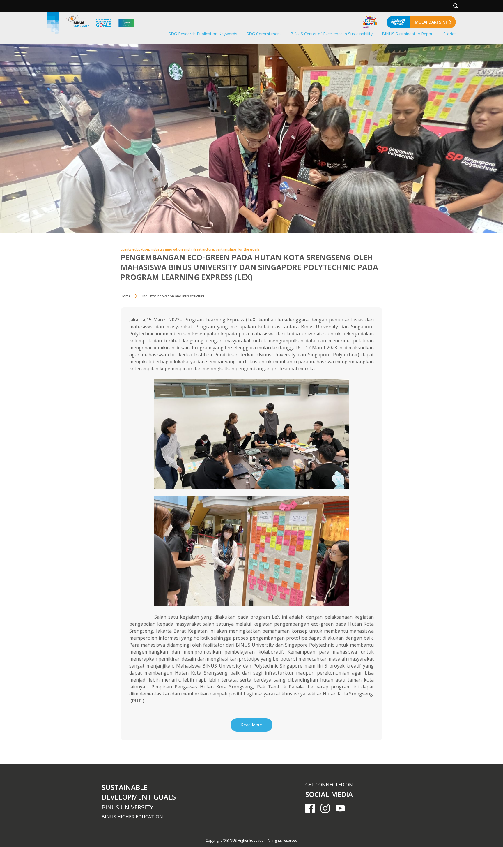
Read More (251, 725)
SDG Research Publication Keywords (203, 33)
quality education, (136, 249)
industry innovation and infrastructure (173, 296)
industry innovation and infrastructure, (183, 249)
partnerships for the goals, (238, 249)
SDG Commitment (264, 33)
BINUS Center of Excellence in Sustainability (332, 33)
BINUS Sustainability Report (408, 33)
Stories (449, 33)
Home (126, 296)
